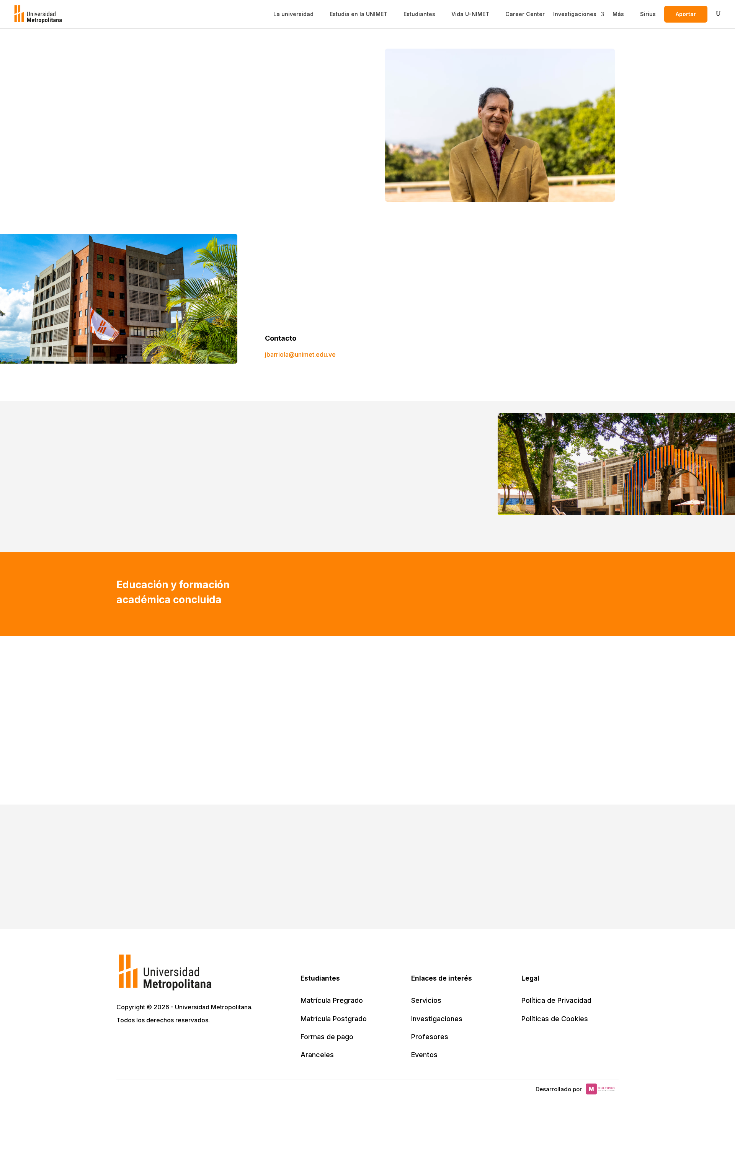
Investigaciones (574, 14)
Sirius (648, 14)
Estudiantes (419, 14)
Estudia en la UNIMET (358, 14)
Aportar (686, 14)
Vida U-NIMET (470, 14)
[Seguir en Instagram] (191, 1042)
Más (618, 14)
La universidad (293, 14)
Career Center (525, 14)
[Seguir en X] (123, 1042)
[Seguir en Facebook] (140, 1042)
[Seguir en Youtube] (174, 1042)
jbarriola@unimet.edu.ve (300, 354)
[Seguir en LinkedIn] (157, 1042)
